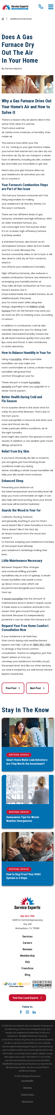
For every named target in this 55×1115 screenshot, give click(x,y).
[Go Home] (3, 19)
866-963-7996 (27, 916)
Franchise (27, 968)
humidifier (16, 359)
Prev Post (11, 688)
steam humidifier (13, 598)
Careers (27, 943)
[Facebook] (20, 1012)
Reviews (27, 949)
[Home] (15, 7)
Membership (27, 955)
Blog (27, 975)
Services (27, 936)
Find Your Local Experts (25, 997)
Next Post (35, 688)
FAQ (27, 962)
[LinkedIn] (34, 1012)
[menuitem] (27, 1081)
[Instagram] (27, 1012)
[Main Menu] (50, 6)
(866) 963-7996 (41, 644)
